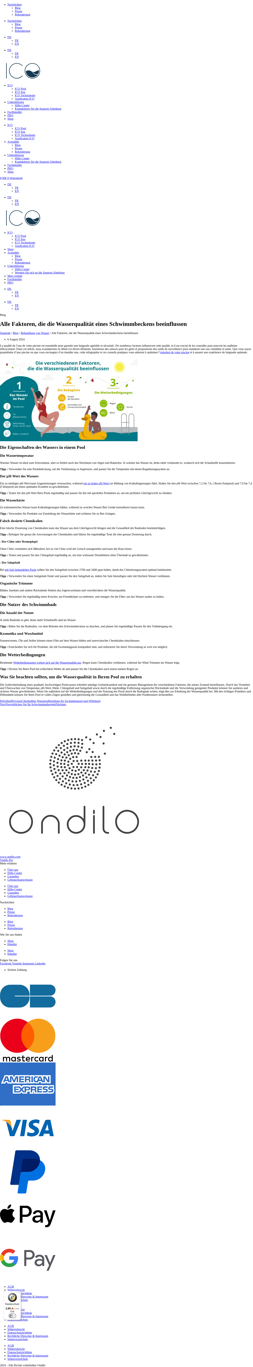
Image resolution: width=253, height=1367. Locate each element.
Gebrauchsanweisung (20, 879)
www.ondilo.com (10, 856)
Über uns (12, 869)
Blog (18, 7)
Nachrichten (14, 4)
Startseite (5, 333)
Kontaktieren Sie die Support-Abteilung (38, 108)
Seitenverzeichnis (17, 1339)
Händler (12, 944)
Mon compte (14, 276)
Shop (10, 118)
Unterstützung (15, 102)
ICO (10, 85)
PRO (10, 115)
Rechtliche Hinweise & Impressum (27, 1296)
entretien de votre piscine (174, 352)
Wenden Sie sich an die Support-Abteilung (40, 272)
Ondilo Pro (6, 860)
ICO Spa (20, 92)
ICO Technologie (25, 95)
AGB (10, 1286)
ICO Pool (20, 88)
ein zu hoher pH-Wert (96, 483)
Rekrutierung (22, 14)
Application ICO (24, 98)
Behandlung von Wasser (35, 333)
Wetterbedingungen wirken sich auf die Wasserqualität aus (47, 662)
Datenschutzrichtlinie (19, 1332)
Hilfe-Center (22, 105)
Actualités (13, 141)
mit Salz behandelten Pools (20, 569)
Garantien (13, 876)
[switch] (12, 1316)
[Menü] (18, 1293)
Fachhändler (14, 112)
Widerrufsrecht (16, 1290)
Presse (18, 11)
